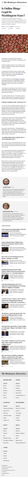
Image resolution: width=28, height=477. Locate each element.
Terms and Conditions (5, 473)
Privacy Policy (4, 471)
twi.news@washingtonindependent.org (8, 470)
